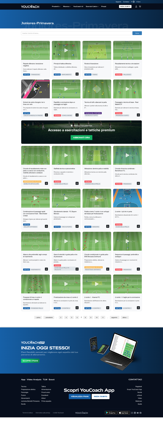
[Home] (36, 6)
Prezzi (103, 6)
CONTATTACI (135, 379)
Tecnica (23, 386)
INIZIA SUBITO (125, 6)
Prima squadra (46, 401)
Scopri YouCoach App (134, 389)
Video (140, 398)
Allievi (43, 398)
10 (96, 317)
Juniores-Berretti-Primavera (30, 401)
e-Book (139, 395)
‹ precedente (49, 317)
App (23, 379)
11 (103, 317)
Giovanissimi (25, 398)
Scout (52, 379)
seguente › (114, 317)
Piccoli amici (45, 392)
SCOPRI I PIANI (30, 361)
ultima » (125, 317)
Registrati (138, 386)
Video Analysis (34, 379)
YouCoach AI (78, 6)
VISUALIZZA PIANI (79, 396)
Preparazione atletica (28, 389)
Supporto (118, 2)
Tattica (43, 386)
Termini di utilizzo (28, 413)
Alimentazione (46, 389)
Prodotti (55, 6)
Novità (23, 404)
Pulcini (23, 395)
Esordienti (44, 395)
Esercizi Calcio (91, 6)
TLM (45, 379)
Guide (140, 404)
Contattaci (126, 2)
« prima (38, 317)
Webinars (138, 401)
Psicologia (24, 392)
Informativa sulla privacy (43, 413)
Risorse (66, 6)
